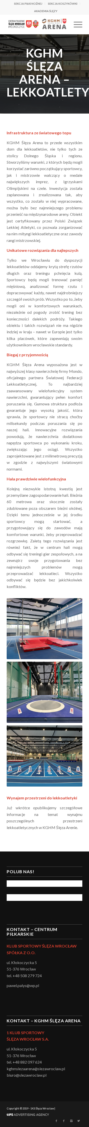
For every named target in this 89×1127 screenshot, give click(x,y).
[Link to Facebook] (56, 1121)
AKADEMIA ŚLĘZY (45, 11)
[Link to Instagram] (71, 1121)
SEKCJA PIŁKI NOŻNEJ (28, 3)
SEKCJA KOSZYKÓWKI (62, 3)
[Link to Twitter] (78, 1121)
